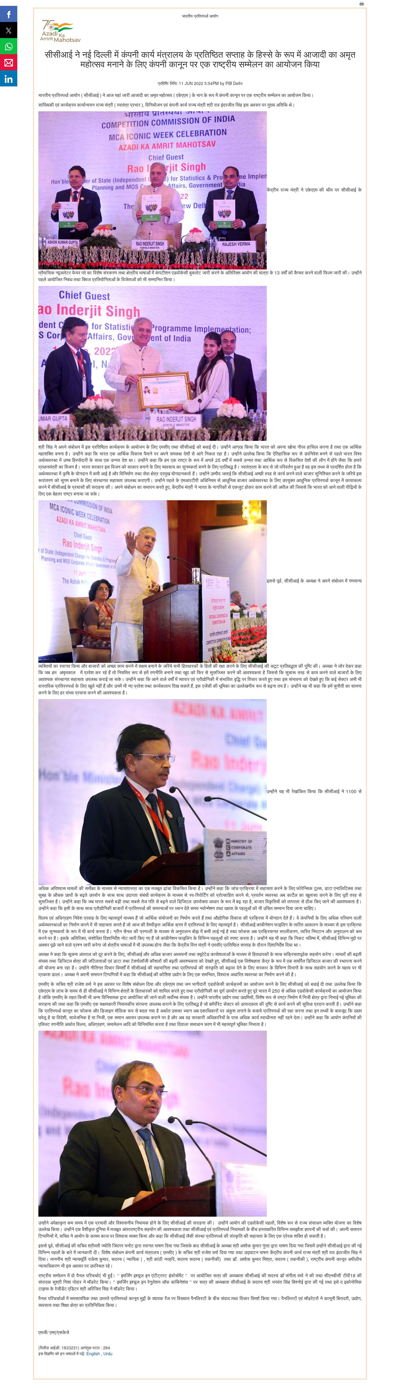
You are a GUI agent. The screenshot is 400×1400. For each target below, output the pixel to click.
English (93, 1353)
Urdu (107, 1353)
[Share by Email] (8, 62)
